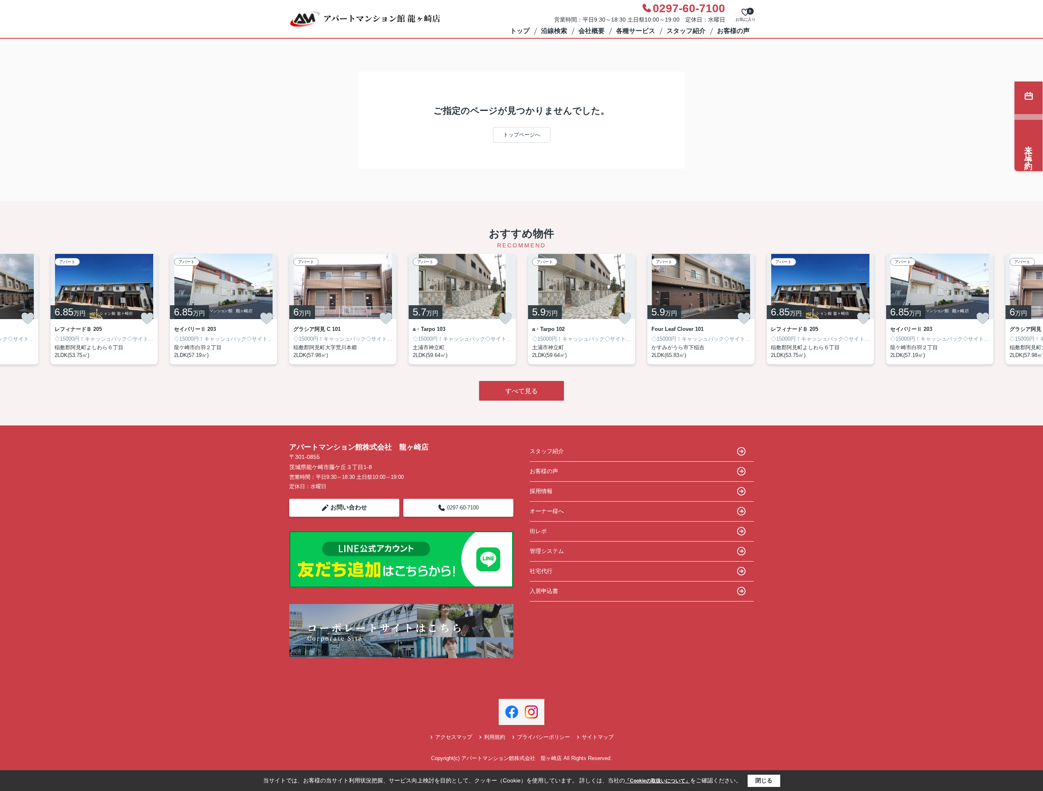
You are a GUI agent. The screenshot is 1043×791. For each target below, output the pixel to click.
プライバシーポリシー (543, 737)
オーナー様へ (547, 511)
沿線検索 (554, 30)
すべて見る (521, 391)
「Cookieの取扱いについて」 (657, 781)
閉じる (763, 780)
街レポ (538, 531)
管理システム (547, 551)
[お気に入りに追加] (27, 318)
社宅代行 (541, 571)
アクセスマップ (453, 737)
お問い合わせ (348, 507)
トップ (520, 30)
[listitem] (343, 309)
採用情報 (541, 491)
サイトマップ (598, 737)
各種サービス (635, 30)
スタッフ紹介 (686, 30)
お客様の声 (733, 30)
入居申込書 (544, 591)
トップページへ (521, 135)
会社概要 (592, 30)
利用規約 (494, 737)
